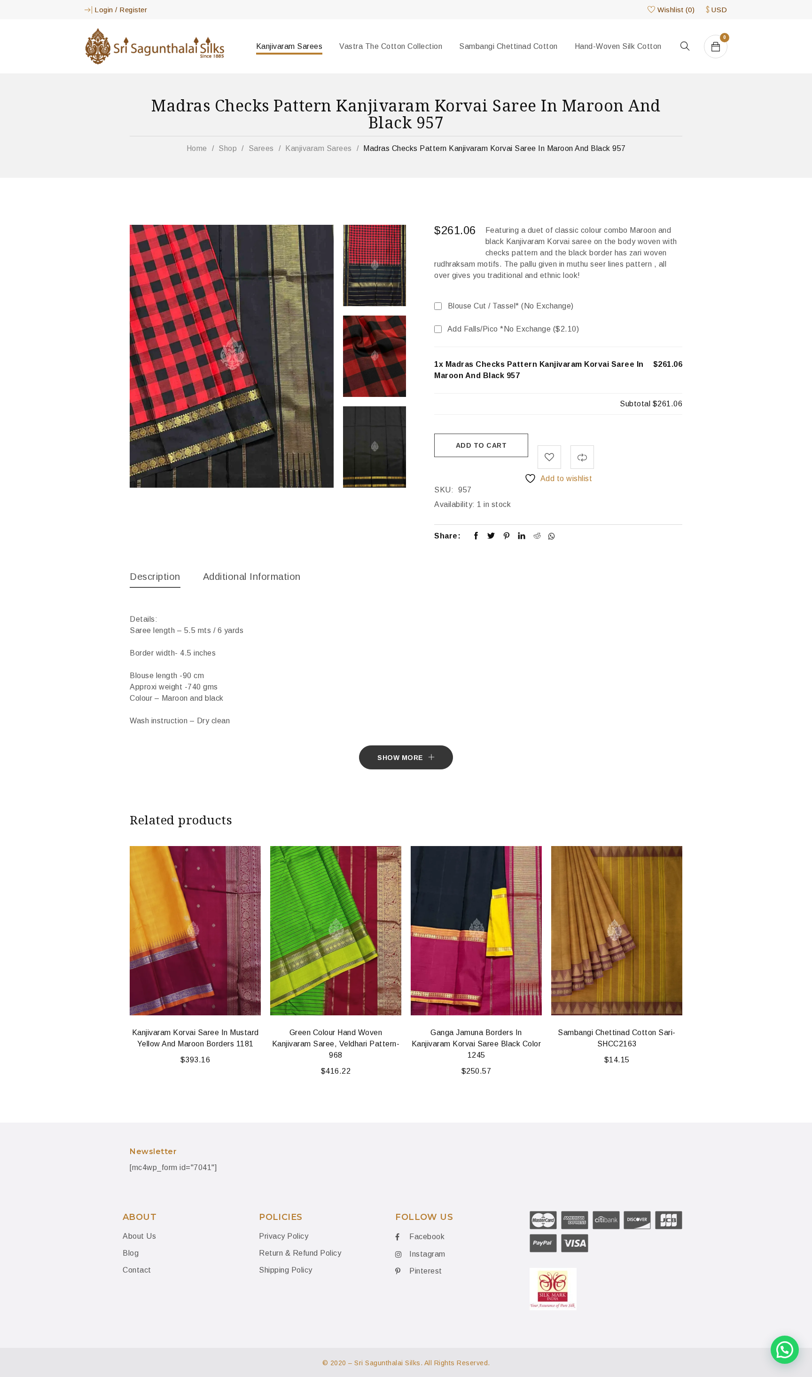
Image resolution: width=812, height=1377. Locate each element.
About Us (139, 1236)
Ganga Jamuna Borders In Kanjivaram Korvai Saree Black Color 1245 (476, 1044)
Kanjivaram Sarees (318, 148)
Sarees (261, 148)
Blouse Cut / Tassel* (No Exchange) (509, 306)
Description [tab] (155, 576)
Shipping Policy (285, 1270)
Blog (131, 1253)
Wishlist (676, 10)
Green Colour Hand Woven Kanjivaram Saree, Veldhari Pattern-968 (336, 1044)
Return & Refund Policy (300, 1253)
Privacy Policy (283, 1236)
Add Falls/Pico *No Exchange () (512, 329)
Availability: (454, 504)
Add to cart (481, 445)
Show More (400, 757)
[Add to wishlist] (549, 457)
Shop (228, 148)
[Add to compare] (582, 457)
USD (719, 10)
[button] (785, 1350)
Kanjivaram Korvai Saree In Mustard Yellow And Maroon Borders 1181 (195, 1038)
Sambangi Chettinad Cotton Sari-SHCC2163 (617, 1038)
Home (197, 148)
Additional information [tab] (252, 576)
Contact (138, 1270)
